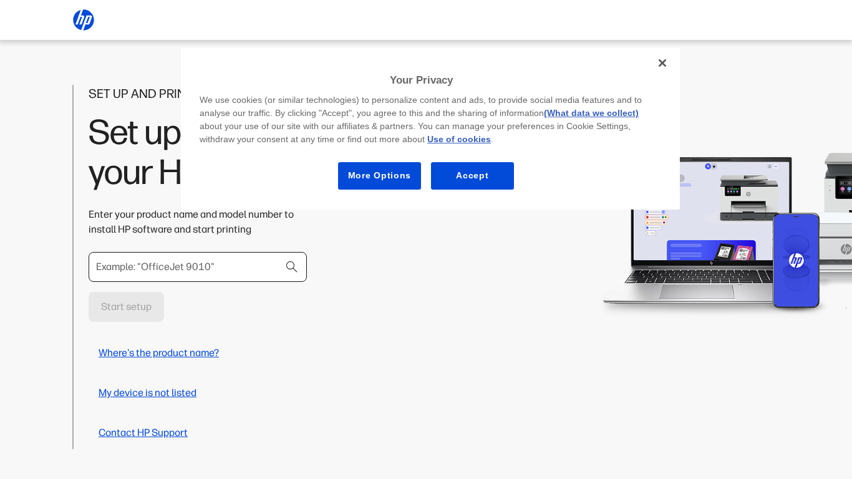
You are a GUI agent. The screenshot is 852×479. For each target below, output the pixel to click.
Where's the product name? (159, 353)
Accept (472, 175)
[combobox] (198, 267)
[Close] (662, 63)
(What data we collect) (591, 113)
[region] (430, 129)
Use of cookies (459, 139)
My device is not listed (147, 393)
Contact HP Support (143, 432)
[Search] (292, 267)
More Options (379, 175)
